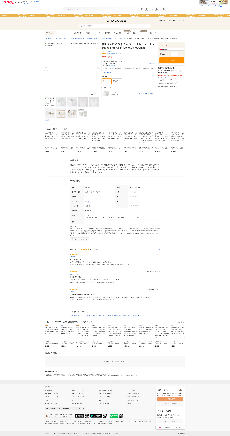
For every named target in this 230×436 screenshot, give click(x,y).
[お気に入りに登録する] (96, 93)
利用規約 (93, 433)
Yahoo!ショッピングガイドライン (111, 433)
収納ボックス (136, 315)
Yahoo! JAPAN (199, 6)
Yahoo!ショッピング (50, 433)
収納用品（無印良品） (93, 38)
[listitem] (58, 390)
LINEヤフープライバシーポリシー (64, 433)
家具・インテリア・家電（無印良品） (74, 38)
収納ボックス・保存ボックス (122, 315)
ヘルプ (226, 6)
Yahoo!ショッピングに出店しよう (214, 6)
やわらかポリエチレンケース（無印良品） (114, 38)
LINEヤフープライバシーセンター (82, 433)
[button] (174, 54)
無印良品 (58, 38)
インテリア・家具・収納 (88, 315)
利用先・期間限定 (111, 65)
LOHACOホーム (49, 38)
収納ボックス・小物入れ (104, 315)
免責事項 (99, 433)
